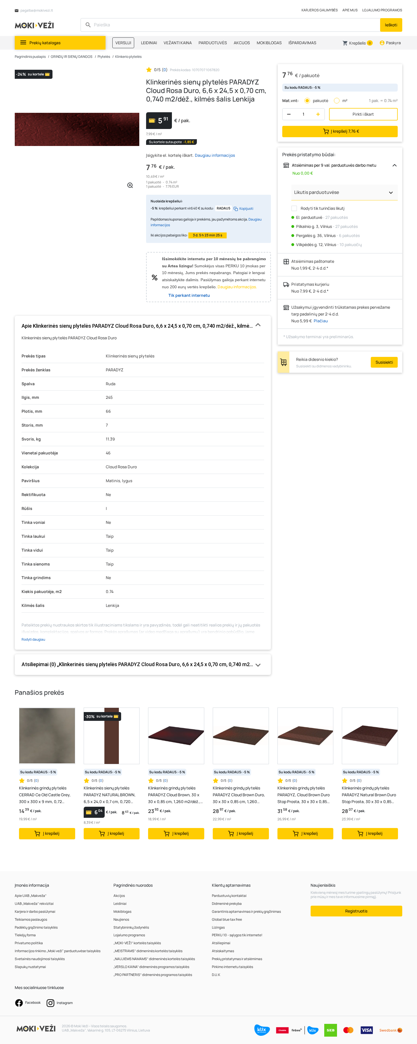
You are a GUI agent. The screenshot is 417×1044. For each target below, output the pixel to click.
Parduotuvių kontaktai (229, 895)
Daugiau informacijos (215, 155)
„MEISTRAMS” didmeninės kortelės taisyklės (147, 950)
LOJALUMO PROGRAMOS (382, 10)
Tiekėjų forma (25, 935)
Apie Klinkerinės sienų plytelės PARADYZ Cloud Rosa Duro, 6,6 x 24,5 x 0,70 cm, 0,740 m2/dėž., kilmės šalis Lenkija (143, 326)
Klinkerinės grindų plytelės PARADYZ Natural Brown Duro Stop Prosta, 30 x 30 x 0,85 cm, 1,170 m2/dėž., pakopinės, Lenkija (369, 795)
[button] (357, 43)
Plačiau (321, 320)
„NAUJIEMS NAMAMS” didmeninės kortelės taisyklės (154, 958)
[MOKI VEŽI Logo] (35, 24)
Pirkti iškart (363, 114)
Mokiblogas (122, 911)
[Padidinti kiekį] (319, 114)
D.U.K (216, 974)
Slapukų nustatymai (30, 966)
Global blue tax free (227, 919)
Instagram (64, 1002)
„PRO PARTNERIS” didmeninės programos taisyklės (152, 974)
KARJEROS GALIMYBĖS (320, 10)
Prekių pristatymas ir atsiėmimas (237, 958)
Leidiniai (120, 903)
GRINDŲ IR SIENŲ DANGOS (71, 56)
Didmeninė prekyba (227, 903)
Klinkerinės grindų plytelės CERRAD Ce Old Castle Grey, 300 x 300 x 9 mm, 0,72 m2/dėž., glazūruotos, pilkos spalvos (45, 795)
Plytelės (104, 56)
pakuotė (320, 100)
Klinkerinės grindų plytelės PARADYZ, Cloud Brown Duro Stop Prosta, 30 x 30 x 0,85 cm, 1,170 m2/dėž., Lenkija (303, 795)
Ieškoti (391, 24)
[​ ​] (231, 25)
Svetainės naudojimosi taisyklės (40, 958)
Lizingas (218, 927)
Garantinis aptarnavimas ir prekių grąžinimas (246, 911)
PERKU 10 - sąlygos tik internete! (237, 935)
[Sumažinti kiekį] (287, 114)
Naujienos (121, 919)
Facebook (33, 1002)
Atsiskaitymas (223, 950)
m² (345, 100)
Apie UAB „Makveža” (31, 895)
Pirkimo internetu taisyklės (232, 966)
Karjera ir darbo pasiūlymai (35, 911)
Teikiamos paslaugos (31, 919)
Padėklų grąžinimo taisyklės (36, 927)
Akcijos (119, 895)
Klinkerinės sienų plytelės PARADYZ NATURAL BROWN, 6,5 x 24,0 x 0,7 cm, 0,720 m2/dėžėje (110, 795)
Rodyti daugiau (33, 639)
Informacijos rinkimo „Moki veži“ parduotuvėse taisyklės (57, 950)
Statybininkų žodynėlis (131, 927)
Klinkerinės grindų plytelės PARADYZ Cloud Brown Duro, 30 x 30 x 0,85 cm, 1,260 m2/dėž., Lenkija (239, 795)
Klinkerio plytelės (128, 56)
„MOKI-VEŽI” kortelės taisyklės (137, 943)
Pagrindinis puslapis (30, 56)
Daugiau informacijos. (237, 286)
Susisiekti (384, 362)
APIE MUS (350, 10)
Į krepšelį (345, 131)
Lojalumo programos (129, 935)
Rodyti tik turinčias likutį (322, 208)
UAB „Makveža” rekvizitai (34, 903)
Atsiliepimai (221, 943)
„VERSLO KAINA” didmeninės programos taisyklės (151, 966)
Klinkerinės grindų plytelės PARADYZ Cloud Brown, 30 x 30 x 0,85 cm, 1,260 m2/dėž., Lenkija (174, 795)
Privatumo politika (29, 943)
